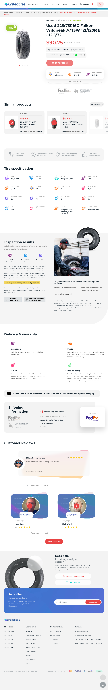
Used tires (9, 13)
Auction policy (55, 631)
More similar (97, 104)
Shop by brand (23, 13)
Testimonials (30, 659)
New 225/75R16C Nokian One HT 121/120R (28, 124)
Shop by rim (8, 647)
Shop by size (8, 635)
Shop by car (8, 639)
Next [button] (46, 485)
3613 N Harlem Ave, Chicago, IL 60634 (88, 643)
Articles (28, 655)
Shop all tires (9, 631)
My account (54, 639)
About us (29, 631)
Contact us (54, 643)
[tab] (19, 65)
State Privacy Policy (33, 647)
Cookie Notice (31, 651)
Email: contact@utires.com (84, 635)
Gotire (28, 663)
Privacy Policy (31, 639)
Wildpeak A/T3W (49, 13)
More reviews (54, 542)
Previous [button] (35, 485)
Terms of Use (30, 643)
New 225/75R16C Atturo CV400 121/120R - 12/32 (73, 124)
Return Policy (55, 635)
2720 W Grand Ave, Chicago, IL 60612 (88, 639)
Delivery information (33, 635)
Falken (36, 13)
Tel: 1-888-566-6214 (81, 631)
